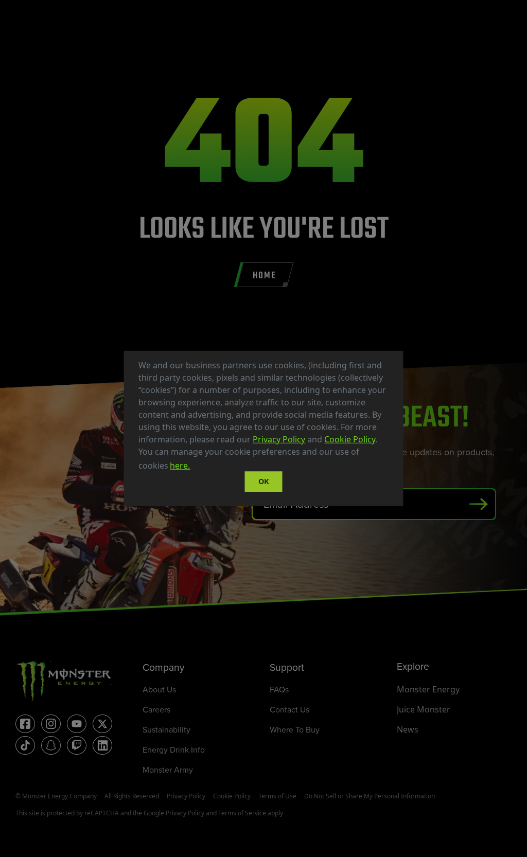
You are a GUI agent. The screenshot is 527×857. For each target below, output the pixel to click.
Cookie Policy (349, 439)
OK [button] (263, 481)
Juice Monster (423, 709)
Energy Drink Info (174, 749)
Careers (156, 709)
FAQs (279, 689)
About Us (159, 689)
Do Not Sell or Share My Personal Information (369, 796)
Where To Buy (295, 729)
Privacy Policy (279, 439)
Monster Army (168, 769)
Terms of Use (277, 796)
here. (180, 465)
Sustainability (166, 729)
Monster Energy (428, 689)
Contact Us (289, 709)
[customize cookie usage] (201, 468)
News (407, 729)
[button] (195, 467)
